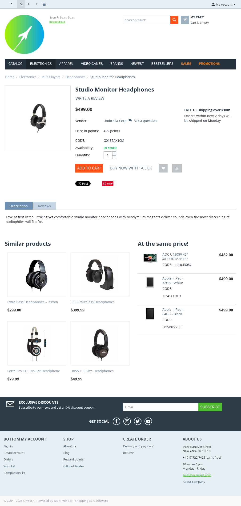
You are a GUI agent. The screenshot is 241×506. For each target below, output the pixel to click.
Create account (14, 453)
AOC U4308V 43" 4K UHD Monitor (175, 256)
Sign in (8, 446)
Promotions (209, 63)
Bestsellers (162, 63)
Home (9, 77)
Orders (8, 459)
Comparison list (14, 473)
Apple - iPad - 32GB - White (173, 280)
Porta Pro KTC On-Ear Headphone (33, 371)
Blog (66, 453)
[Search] (174, 20)
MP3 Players (50, 77)
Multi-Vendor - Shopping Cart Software (81, 500)
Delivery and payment (138, 446)
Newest (137, 63)
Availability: (84, 148)
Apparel (66, 63)
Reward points (73, 459)
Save (109, 183)
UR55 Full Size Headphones (92, 371)
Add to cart (89, 168)
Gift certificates (73, 466)
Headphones (75, 77)
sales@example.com (197, 475)
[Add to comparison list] (177, 168)
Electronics (41, 63)
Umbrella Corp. (116, 121)
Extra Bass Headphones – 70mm (32, 302)
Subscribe (210, 407)
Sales (186, 63)
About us (69, 446)
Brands (116, 63)
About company (194, 481)
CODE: (80, 140)
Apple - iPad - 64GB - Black (173, 311)
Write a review (90, 98)
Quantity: (82, 155)
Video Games (92, 63)
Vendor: (81, 121)
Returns (128, 453)
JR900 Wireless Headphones (93, 302)
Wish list (9, 466)
